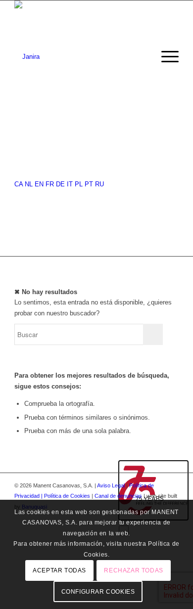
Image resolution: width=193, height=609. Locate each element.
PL (79, 184)
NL (29, 184)
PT (89, 184)
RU (99, 184)
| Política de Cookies (66, 496)
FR (50, 184)
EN (39, 184)
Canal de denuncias (118, 496)
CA (18, 184)
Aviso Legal (111, 485)
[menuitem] (141, 56)
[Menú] (165, 56)
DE (60, 184)
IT (70, 184)
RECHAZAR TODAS (133, 570)
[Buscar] (141, 56)
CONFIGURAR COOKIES (98, 591)
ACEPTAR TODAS (59, 570)
